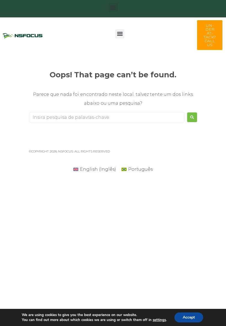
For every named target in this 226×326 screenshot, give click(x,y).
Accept (189, 317)
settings (159, 319)
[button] (113, 7)
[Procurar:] (106, 117)
